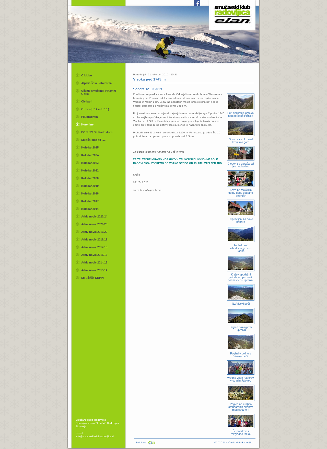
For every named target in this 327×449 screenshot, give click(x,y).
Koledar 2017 (90, 201)
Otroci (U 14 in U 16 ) (95, 109)
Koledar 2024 (90, 155)
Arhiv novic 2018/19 (94, 239)
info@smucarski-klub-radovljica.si (95, 436)
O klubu (86, 75)
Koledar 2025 (90, 147)
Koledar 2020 (90, 178)
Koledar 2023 (90, 162)
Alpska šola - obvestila (96, 83)
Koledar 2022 (90, 170)
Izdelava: (141, 442)
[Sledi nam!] (193, 5)
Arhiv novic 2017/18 (94, 247)
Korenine (87, 124)
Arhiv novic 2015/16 (94, 254)
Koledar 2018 (90, 193)
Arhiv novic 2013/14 (94, 270)
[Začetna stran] (232, 14)
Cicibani (86, 101)
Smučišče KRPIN (92, 277)
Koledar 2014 (90, 208)
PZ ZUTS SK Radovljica (96, 132)
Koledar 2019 (90, 185)
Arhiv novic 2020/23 (94, 224)
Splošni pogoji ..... (93, 139)
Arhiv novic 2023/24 (94, 216)
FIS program (89, 116)
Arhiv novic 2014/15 (94, 262)
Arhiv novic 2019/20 (94, 231)
